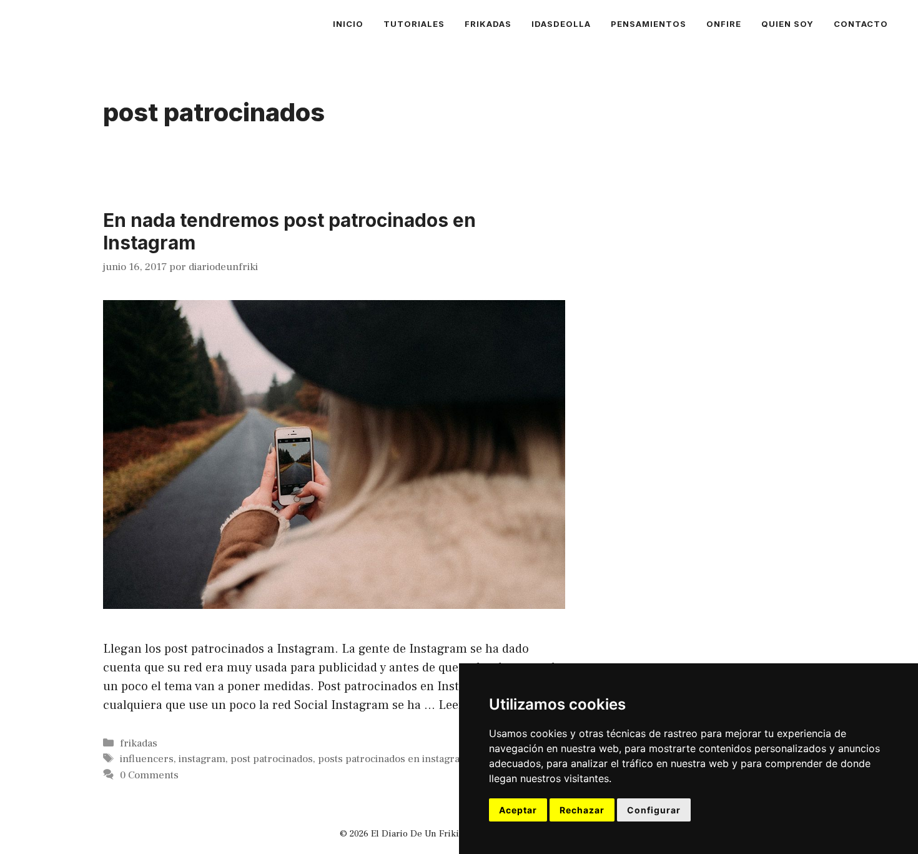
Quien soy (787, 24)
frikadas (488, 24)
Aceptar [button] (518, 810)
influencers (147, 759)
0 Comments (149, 775)
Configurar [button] (654, 810)
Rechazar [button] (582, 810)
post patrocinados (271, 759)
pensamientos (648, 24)
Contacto (861, 24)
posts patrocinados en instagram (393, 759)
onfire (723, 24)
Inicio (348, 24)
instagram (202, 759)
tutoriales (414, 24)
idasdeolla (561, 24)
